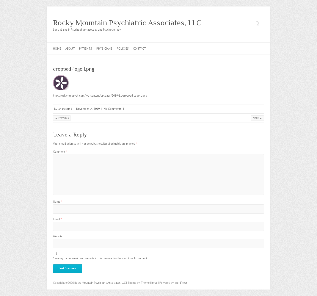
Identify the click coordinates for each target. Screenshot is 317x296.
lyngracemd (65, 109)
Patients (85, 48)
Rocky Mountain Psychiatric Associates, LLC (127, 22)
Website (58, 236)
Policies (123, 48)
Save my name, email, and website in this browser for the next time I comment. (100, 258)
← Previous (62, 118)
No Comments (112, 109)
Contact (139, 48)
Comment (60, 151)
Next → (257, 118)
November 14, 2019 (88, 109)
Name (57, 202)
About (70, 48)
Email (57, 219)
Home (57, 48)
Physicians (104, 48)
